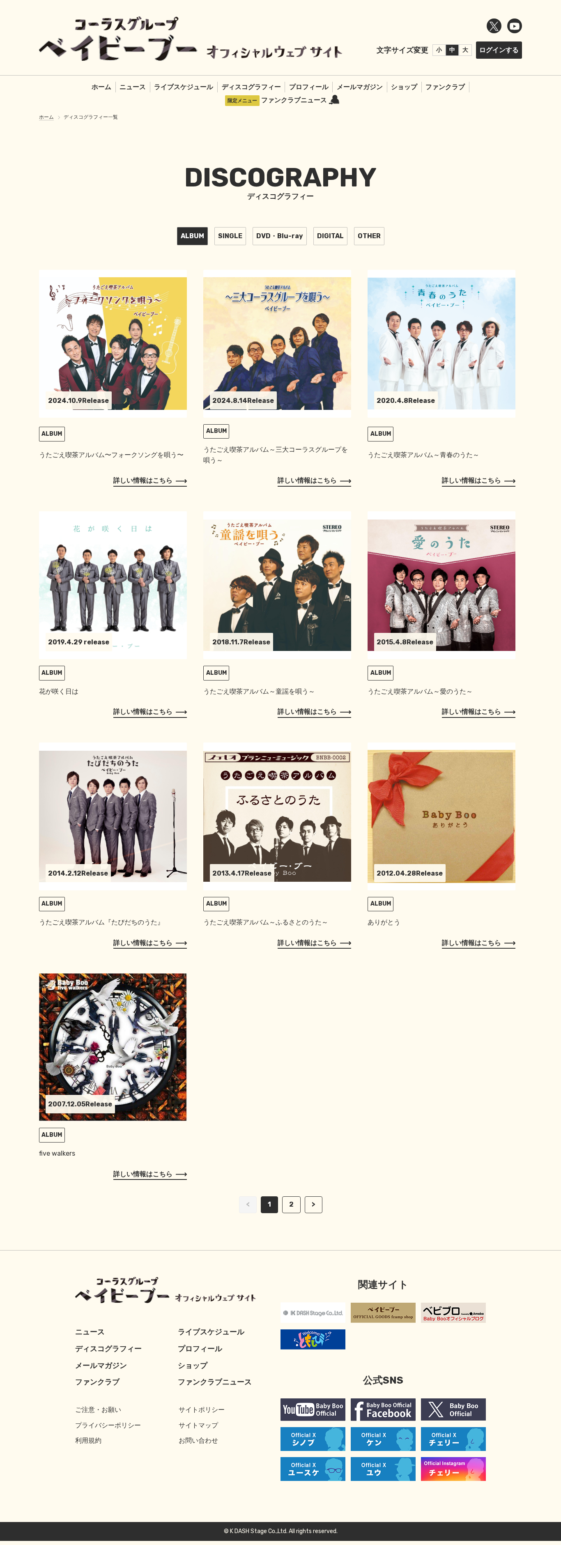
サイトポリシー (202, 1410)
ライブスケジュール (183, 87)
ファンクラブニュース (294, 100)
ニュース (133, 87)
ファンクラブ (445, 87)
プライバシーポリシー (108, 1425)
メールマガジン (360, 87)
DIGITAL (330, 236)
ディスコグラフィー (251, 87)
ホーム (101, 87)
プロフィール (309, 87)
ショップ (404, 87)
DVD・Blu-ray (279, 236)
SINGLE (230, 236)
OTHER (369, 236)
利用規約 (88, 1440)
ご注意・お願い (98, 1410)
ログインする (499, 50)
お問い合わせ (198, 1440)
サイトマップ (198, 1425)
